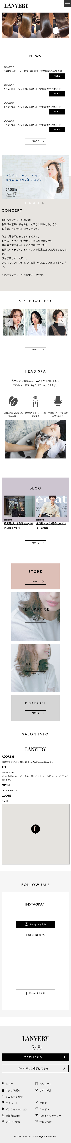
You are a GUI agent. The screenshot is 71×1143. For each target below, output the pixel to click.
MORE (57, 76)
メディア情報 (13, 1122)
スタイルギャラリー (50, 1115)
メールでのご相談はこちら (33, 1068)
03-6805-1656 (8, 772)
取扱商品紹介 (13, 1115)
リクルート (12, 1103)
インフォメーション (16, 1109)
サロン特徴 (45, 1122)
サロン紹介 (45, 1090)
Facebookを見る (37, 993)
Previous (9, 322)
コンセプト (45, 1084)
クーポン (44, 1109)
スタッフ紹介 (13, 1090)
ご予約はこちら (33, 1057)
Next (62, 322)
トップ (9, 1084)
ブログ (43, 1103)
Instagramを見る (38, 924)
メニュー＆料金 (14, 1097)
